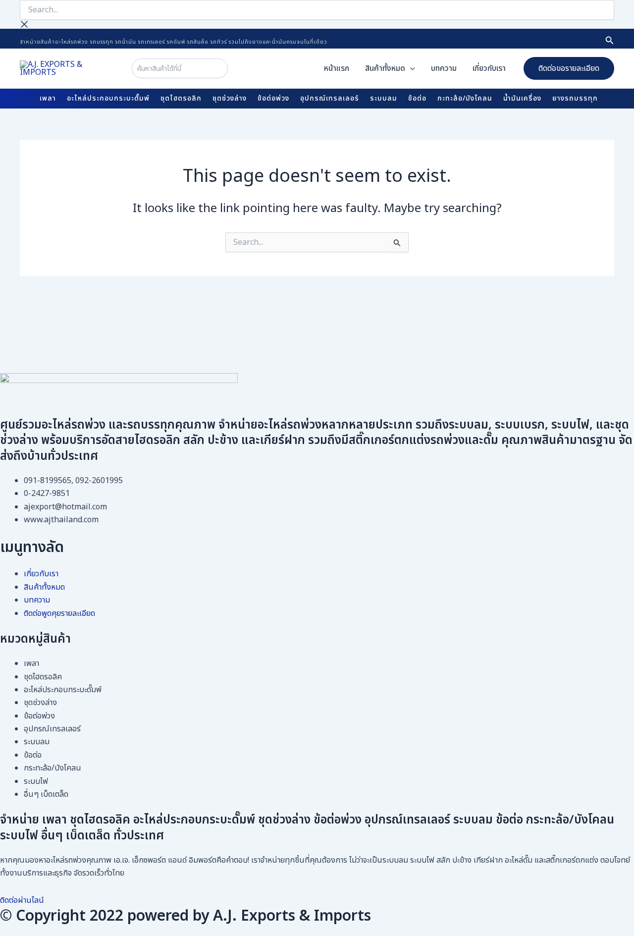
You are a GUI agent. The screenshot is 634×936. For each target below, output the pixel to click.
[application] (410, 68)
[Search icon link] (609, 42)
